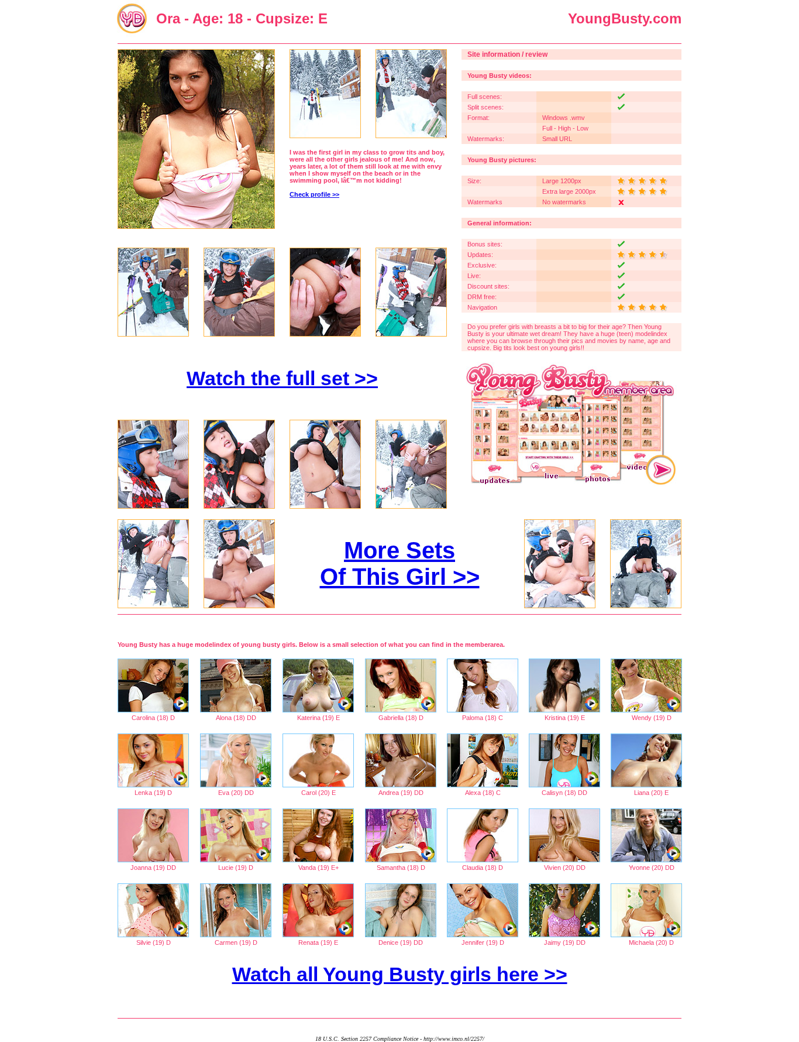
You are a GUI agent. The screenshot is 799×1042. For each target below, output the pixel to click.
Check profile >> (314, 194)
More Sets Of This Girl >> (400, 563)
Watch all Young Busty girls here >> (399, 974)
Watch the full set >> (282, 378)
